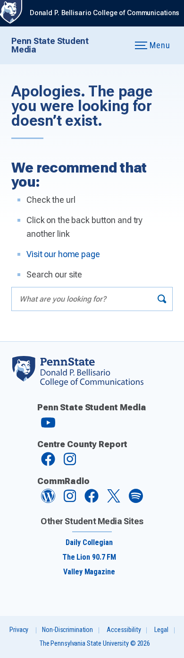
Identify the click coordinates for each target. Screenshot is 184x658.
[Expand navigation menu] (116, 45)
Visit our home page (63, 254)
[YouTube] (48, 426)
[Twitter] (113, 499)
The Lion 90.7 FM (89, 557)
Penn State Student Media (50, 45)
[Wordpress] (48, 500)
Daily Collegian (89, 542)
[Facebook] (48, 463)
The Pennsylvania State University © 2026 (95, 644)
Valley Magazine (89, 571)
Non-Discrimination (67, 630)
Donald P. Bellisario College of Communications (104, 13)
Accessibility (124, 630)
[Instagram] (70, 463)
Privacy (18, 630)
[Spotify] (136, 500)
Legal (161, 630)
